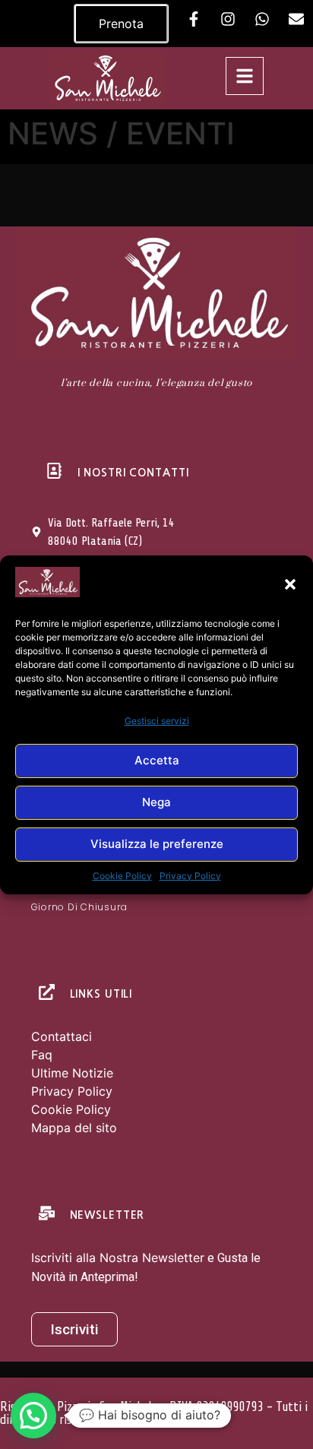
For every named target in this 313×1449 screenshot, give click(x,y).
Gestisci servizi (157, 720)
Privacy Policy (190, 875)
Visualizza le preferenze (156, 844)
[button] (290, 584)
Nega (156, 802)
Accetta (156, 760)
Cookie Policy (122, 875)
